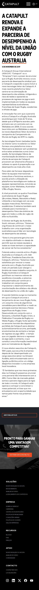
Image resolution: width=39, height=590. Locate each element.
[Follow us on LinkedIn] (13, 580)
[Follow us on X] (19, 580)
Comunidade (10, 558)
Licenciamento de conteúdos (17, 494)
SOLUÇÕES (11, 482)
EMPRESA (10, 502)
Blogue (9, 535)
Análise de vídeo (12, 491)
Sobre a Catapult (12, 506)
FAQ (7, 537)
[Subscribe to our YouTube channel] (31, 580)
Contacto (11, 566)
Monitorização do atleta (15, 486)
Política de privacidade (14, 514)
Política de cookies (13, 520)
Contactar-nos (12, 570)
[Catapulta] (10, 4)
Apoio (9, 548)
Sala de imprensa (12, 523)
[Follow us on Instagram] (7, 580)
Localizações (11, 572)
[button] (19, 455)
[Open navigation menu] (28, 4)
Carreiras (10, 509)
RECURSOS (11, 530)
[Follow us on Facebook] (25, 580)
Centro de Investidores (15, 512)
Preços (9, 540)
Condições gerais (12, 517)
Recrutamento (11, 488)
